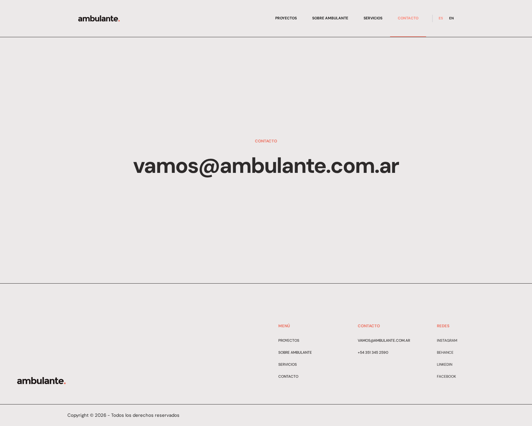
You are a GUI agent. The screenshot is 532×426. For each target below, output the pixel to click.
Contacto (408, 18)
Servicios (373, 18)
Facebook (446, 376)
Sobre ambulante (330, 18)
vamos (364, 340)
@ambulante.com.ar (390, 340)
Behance (445, 352)
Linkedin (444, 364)
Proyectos (286, 18)
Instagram (447, 340)
